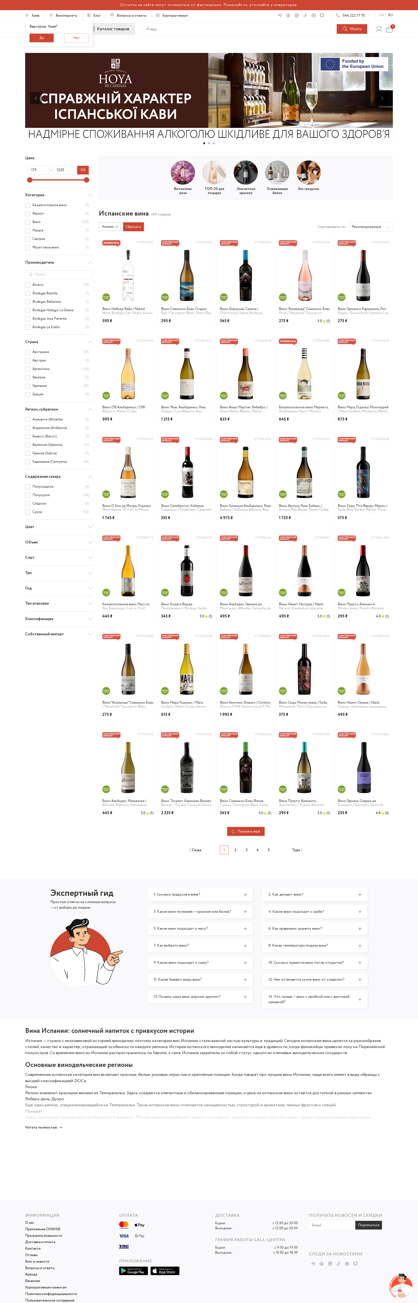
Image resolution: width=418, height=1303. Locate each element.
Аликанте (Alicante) (60, 419)
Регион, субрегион (41, 409)
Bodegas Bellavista (60, 301)
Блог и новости (37, 1262)
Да (41, 38)
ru (390, 15)
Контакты (33, 1249)
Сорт (30, 557)
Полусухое (60, 495)
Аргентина (60, 369)
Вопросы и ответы (40, 1268)
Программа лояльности (43, 1236)
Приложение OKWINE (42, 1229)
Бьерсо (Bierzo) (60, 436)
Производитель (39, 262)
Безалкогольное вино (60, 205)
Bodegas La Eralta (60, 327)
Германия (60, 386)
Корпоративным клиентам (46, 1288)
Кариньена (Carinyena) (60, 461)
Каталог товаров (113, 29)
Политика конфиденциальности (51, 1294)
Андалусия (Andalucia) (60, 428)
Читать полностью (41, 1127)
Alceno (60, 284)
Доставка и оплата (40, 1242)
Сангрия (60, 239)
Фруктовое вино (60, 247)
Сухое (60, 512)
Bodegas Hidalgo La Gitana (60, 310)
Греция (60, 394)
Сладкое (60, 503)
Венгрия (60, 377)
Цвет (29, 527)
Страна (31, 342)
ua (381, 15)
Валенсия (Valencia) (60, 444)
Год (28, 588)
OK (83, 170)
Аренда (31, 1275)
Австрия (60, 360)
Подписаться (368, 1225)
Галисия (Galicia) (60, 453)
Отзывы (31, 1255)
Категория (34, 195)
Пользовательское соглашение (50, 1301)
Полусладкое (60, 486)
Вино (60, 222)
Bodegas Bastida (60, 293)
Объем (31, 542)
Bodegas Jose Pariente (60, 318)
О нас (29, 1223)
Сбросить (133, 226)
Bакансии (32, 1281)
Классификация (39, 619)
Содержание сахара (42, 476)
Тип (28, 573)
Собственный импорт (44, 634)
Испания (108, 227)
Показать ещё (249, 831)
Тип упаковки (37, 603)
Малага (60, 230)
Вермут (60, 213)
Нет (76, 38)
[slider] (29, 179)
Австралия (60, 352)
